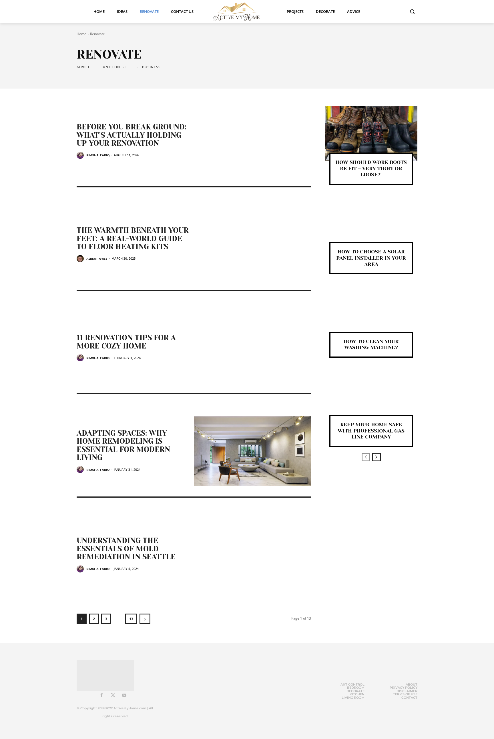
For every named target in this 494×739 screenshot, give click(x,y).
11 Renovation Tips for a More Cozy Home (126, 341)
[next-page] (145, 619)
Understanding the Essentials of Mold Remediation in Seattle (126, 548)
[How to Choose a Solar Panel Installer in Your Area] (371, 223)
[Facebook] (101, 695)
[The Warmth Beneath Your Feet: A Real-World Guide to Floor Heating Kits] (252, 244)
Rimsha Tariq (98, 155)
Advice (83, 67)
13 (131, 618)
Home (81, 33)
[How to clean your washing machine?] (371, 312)
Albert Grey (96, 258)
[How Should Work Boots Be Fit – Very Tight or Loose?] (371, 133)
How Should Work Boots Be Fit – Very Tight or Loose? (371, 168)
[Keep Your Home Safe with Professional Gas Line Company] (371, 395)
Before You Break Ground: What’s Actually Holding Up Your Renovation (131, 135)
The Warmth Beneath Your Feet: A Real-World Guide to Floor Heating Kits (133, 238)
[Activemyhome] (240, 11)
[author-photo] (81, 155)
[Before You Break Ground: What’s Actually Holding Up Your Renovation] (252, 141)
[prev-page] (366, 457)
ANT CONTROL (116, 67)
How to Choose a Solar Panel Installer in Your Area (371, 258)
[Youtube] (124, 695)
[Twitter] (113, 695)
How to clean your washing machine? (371, 345)
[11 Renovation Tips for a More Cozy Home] (252, 348)
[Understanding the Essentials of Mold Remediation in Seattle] (252, 554)
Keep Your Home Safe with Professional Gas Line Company (371, 431)
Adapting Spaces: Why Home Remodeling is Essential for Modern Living (123, 445)
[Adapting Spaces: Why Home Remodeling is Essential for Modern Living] (252, 451)
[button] (412, 11)
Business (151, 67)
